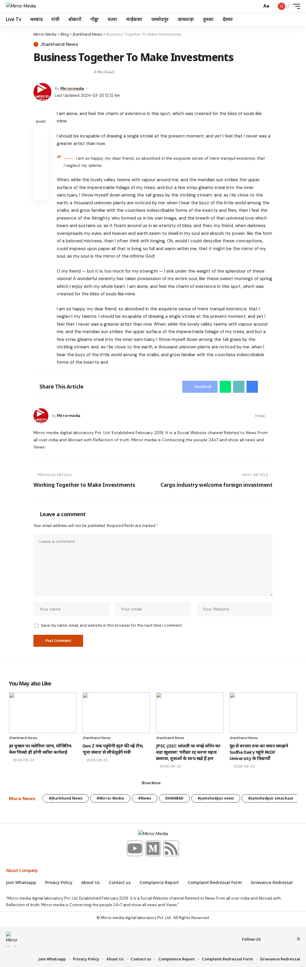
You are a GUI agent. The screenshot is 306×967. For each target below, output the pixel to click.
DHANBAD (174, 798)
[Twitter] (277, 939)
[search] (255, 6)
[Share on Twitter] (37, 72)
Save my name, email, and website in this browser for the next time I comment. (111, 625)
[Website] (270, 416)
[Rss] (171, 848)
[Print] (69, 72)
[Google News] (291, 939)
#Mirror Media (110, 798)
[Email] (48, 72)
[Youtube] (135, 848)
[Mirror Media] (21, 6)
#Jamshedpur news (216, 798)
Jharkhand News (59, 44)
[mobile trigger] (295, 6)
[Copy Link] (59, 72)
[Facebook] (270, 939)
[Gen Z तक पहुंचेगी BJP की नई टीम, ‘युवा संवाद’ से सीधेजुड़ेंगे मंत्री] (116, 712)
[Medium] (153, 848)
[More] (80, 72)
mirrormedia (72, 88)
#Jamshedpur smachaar (271, 798)
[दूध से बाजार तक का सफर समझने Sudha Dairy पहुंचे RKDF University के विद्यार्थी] (263, 712)
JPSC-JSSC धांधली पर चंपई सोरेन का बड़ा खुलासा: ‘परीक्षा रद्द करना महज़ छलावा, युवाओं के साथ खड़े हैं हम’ (188, 752)
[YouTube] (284, 939)
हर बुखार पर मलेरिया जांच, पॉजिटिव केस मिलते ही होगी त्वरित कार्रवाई (40, 749)
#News (144, 798)
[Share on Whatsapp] (225, 387)
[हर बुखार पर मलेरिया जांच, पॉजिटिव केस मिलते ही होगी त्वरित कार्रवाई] (42, 712)
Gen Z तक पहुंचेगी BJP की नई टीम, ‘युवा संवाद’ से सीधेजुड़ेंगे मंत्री (112, 749)
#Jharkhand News (65, 798)
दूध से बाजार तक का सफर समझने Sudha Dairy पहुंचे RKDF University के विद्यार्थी (259, 752)
